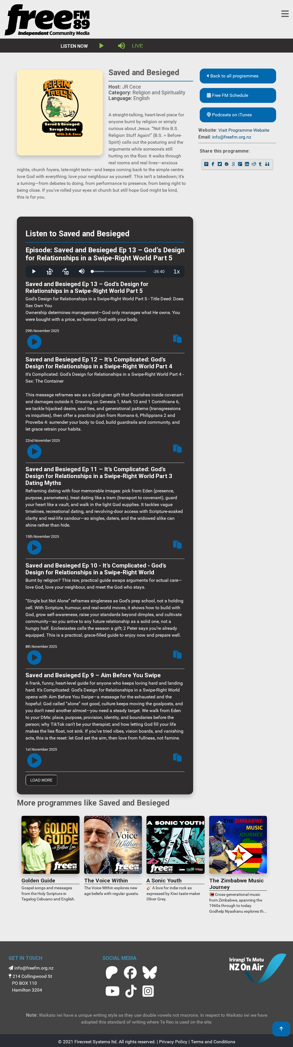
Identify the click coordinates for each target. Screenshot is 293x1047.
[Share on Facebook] (213, 164)
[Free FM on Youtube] (112, 991)
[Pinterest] (207, 164)
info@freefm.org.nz (231, 137)
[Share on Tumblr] (261, 164)
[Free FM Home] (47, 21)
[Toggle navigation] (285, 14)
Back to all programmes (233, 76)
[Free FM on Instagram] (148, 991)
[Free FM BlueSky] (150, 972)
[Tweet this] (220, 164)
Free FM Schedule (229, 95)
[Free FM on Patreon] (111, 972)
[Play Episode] (34, 342)
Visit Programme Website (243, 130)
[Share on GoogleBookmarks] (234, 164)
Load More (41, 780)
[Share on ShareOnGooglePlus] (240, 164)
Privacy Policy (173, 1041)
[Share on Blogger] (227, 164)
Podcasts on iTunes (231, 114)
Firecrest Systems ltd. (96, 1041)
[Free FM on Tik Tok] (130, 991)
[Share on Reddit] (254, 164)
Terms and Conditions (213, 1041)
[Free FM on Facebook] (130, 972)
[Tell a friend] (268, 164)
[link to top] (281, 1029)
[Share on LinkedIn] (247, 164)
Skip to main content (149, 5)
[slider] (119, 271)
